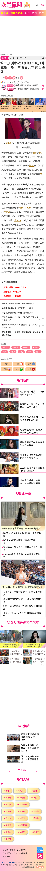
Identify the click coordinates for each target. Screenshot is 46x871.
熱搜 (41, 13)
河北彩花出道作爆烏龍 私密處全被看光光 (22, 587)
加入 (29, 364)
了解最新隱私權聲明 (27, 867)
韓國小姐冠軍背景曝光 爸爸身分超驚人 (18, 304)
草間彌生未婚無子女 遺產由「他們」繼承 (22, 548)
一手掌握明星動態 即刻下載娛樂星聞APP (18, 313)
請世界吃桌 (17, 13)
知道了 (41, 867)
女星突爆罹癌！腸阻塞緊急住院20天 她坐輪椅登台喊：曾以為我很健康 (5, 107)
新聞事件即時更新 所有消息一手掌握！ (18, 308)
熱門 (34, 13)
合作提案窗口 (24, 853)
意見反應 (6, 856)
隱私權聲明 (21, 850)
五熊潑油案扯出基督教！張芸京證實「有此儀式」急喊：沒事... (23, 333)
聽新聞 (4, 58)
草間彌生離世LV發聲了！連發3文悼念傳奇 (22, 600)
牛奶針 (7, 212)
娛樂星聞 (3, 54)
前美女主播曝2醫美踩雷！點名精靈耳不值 (30, 748)
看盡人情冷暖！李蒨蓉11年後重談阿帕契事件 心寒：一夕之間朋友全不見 (39, 652)
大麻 (21, 208)
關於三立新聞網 (9, 850)
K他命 (28, 208)
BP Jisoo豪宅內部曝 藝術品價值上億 (20, 541)
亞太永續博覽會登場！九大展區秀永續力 (30, 759)
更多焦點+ (23, 770)
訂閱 (17, 364)
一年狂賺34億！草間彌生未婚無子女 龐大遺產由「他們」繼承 (16, 652)
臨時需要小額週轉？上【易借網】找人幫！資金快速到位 (20, 326)
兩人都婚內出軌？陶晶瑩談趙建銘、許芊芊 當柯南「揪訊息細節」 (16, 660)
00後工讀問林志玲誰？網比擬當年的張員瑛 (22, 607)
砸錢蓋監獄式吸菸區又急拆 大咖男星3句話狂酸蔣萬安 (11, 645)
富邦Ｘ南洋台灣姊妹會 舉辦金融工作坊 (30, 737)
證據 (31, 165)
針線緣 (4, 13)
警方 (41, 153)
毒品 (35, 153)
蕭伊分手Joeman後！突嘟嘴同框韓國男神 (22, 614)
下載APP (6, 364)
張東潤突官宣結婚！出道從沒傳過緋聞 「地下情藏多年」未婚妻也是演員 (28, 107)
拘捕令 (17, 220)
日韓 (10, 54)
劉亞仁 (9, 143)
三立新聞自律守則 (10, 853)
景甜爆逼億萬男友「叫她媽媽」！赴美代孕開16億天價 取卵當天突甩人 (34, 645)
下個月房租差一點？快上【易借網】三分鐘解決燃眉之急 (20, 318)
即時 (27, 13)
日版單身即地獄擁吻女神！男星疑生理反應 (22, 593)
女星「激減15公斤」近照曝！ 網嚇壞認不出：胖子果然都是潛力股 (16, 107)
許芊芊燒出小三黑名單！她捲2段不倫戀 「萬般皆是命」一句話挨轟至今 (39, 660)
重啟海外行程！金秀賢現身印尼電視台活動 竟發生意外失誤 (39, 107)
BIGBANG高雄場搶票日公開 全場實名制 (22, 534)
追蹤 (5, 369)
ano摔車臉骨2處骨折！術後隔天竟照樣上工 (22, 556)
